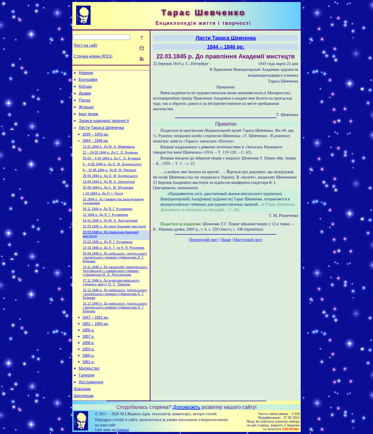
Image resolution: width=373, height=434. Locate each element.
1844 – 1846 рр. (95, 141)
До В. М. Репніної (109, 170)
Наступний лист (248, 239)
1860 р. (88, 355)
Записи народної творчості (104, 121)
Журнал (86, 107)
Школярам (83, 396)
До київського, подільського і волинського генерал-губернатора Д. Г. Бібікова (115, 257)
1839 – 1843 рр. (95, 134)
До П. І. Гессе (103, 193)
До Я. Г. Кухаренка (107, 209)
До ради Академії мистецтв (114, 226)
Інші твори (88, 114)
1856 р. (88, 330)
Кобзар (85, 86)
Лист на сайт (85, 45)
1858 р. (88, 343)
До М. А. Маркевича (109, 147)
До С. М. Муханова (108, 187)
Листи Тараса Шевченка (101, 127)
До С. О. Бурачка (110, 152)
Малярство (89, 368)
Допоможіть (186, 407)
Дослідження (91, 382)
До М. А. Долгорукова (110, 220)
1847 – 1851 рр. (95, 317)
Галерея (86, 375)
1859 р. (88, 349)
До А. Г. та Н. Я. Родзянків (113, 248)
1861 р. (88, 362)
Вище (226, 239)
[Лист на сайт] (141, 48)
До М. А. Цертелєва (109, 182)
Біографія (88, 79)
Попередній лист (203, 239)
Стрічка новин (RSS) (93, 56)
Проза (84, 100)
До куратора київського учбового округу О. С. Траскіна (111, 282)
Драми (85, 93)
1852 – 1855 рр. (95, 324)
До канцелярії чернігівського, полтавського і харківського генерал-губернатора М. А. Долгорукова (115, 271)
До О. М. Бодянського (112, 164)
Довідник (82, 389)
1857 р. (88, 336)
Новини (86, 73)
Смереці (122, 430)
